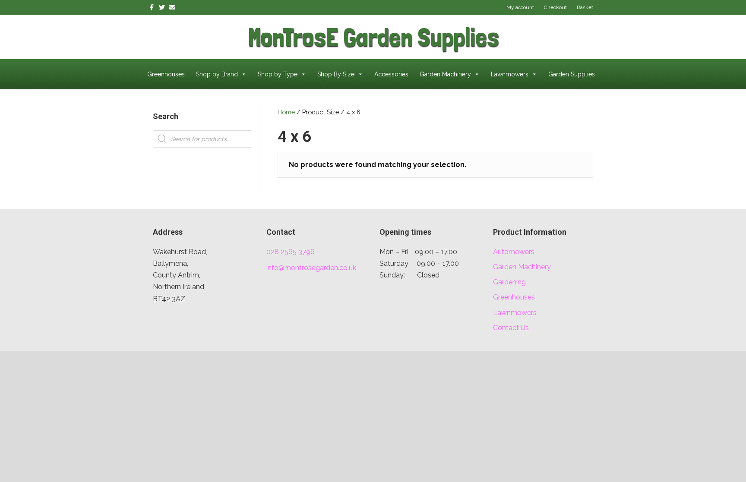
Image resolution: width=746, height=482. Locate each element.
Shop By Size (335, 74)
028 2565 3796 (290, 252)
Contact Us (511, 328)
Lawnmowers (509, 74)
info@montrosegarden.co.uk (311, 268)
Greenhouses (166, 74)
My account (520, 7)
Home (286, 112)
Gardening (509, 282)
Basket (585, 7)
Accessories (391, 74)
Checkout (555, 7)
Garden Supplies (571, 74)
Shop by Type (277, 74)
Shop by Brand (217, 74)
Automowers (513, 252)
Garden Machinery (445, 74)
